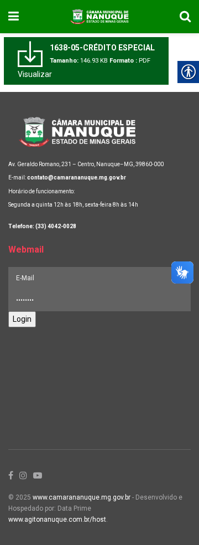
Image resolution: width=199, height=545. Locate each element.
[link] (13, 16)
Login (22, 319)
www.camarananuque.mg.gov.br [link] (81, 497)
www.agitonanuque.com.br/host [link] (57, 519)
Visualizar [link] (35, 74)
